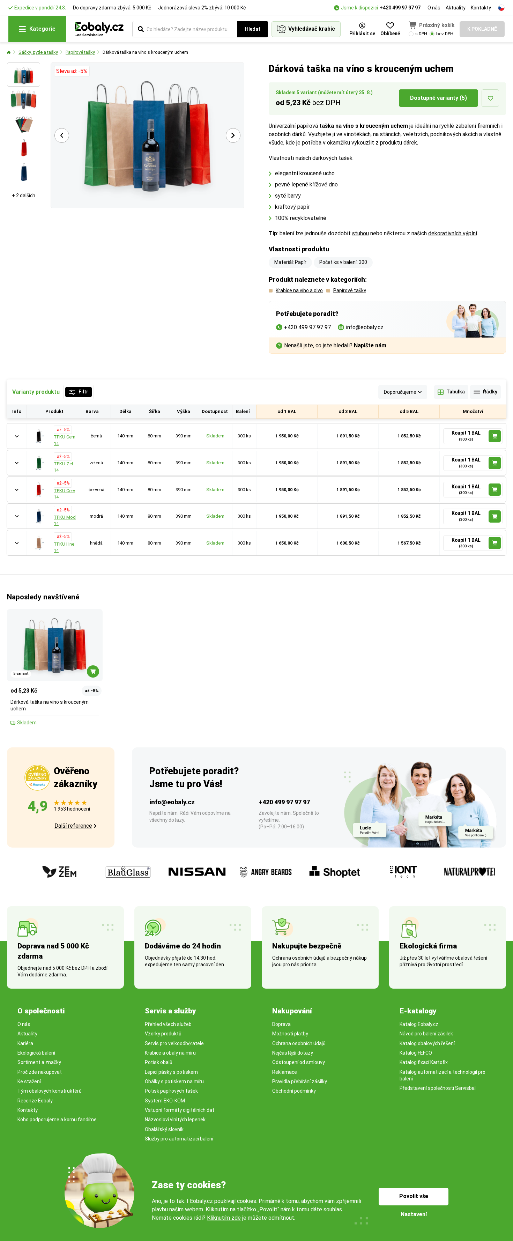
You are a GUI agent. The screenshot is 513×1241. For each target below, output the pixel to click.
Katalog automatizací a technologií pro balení (442, 1075)
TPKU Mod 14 (65, 520)
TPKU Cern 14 (64, 440)
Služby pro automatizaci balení (179, 1139)
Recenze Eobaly (35, 1100)
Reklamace (284, 1072)
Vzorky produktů (163, 1033)
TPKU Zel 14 (63, 467)
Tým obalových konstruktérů (49, 1091)
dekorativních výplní (452, 233)
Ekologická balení (36, 1053)
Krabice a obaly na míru (170, 1053)
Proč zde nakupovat (39, 1072)
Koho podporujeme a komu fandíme (57, 1119)
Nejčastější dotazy (292, 1053)
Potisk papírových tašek (171, 1091)
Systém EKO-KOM (165, 1100)
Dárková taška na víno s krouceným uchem (145, 52)
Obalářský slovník (164, 1129)
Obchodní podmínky (294, 1091)
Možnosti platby (290, 1033)
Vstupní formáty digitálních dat (179, 1110)
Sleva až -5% (72, 71)
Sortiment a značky (39, 1062)
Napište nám (370, 345)
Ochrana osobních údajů (299, 1043)
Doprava (281, 1024)
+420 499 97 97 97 (400, 7)
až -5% (63, 429)
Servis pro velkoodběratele (174, 1043)
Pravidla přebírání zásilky (299, 1081)
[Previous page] (61, 135)
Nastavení (414, 1214)
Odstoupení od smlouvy (298, 1062)
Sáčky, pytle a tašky (38, 52)
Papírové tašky (80, 52)
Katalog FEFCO (416, 1053)
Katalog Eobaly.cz (419, 1024)
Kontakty (481, 7)
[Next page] (233, 135)
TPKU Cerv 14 (64, 494)
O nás (434, 7)
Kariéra (25, 1043)
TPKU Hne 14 (64, 547)
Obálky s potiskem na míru (174, 1081)
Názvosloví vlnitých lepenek (175, 1119)
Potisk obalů (158, 1062)
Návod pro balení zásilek (426, 1033)
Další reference (73, 825)
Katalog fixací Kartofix (424, 1062)
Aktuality (456, 7)
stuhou (360, 233)
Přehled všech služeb (168, 1024)
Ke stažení (29, 1081)
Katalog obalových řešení (427, 1043)
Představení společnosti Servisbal (438, 1088)
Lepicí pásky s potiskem (171, 1072)
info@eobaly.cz (172, 802)
